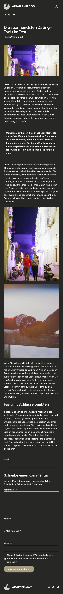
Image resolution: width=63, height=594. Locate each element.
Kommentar (10, 489)
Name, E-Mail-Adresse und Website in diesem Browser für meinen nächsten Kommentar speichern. (30, 558)
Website (8, 543)
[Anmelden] (56, 6)
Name (7, 518)
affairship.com (23, 6)
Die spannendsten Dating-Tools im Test (28, 29)
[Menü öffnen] (48, 6)
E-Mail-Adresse (12, 531)
